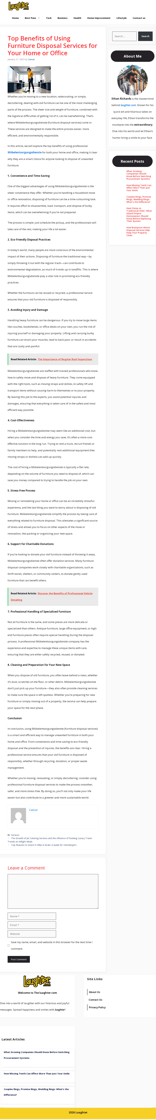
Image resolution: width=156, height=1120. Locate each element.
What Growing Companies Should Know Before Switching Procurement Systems (138, 175)
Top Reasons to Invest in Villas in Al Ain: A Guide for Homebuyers (44, 844)
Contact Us (95, 999)
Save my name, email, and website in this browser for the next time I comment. (51, 945)
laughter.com (128, 105)
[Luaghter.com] (19, 6)
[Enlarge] (143, 68)
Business (62, 17)
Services (15, 835)
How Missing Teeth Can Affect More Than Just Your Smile (138, 188)
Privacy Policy (97, 1007)
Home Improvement (98, 17)
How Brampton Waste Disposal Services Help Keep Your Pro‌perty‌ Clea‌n (138, 231)
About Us (94, 992)
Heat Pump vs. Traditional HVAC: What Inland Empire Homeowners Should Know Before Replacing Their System (139, 215)
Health (77, 17)
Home (15, 17)
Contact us (139, 17)
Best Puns (30, 17)
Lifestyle (122, 17)
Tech (48, 17)
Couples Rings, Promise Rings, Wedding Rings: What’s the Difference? (138, 199)
